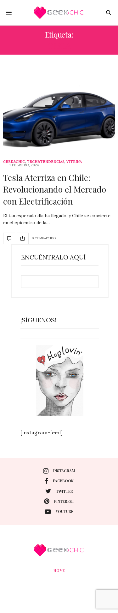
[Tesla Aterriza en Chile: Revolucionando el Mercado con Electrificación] (59, 109)
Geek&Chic (14, 162)
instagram (64, 470)
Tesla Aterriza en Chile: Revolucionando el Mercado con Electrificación (54, 189)
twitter (64, 491)
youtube (64, 511)
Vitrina (74, 162)
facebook (63, 480)
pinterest (64, 501)
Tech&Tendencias (46, 162)
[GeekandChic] (59, 12)
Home (59, 570)
